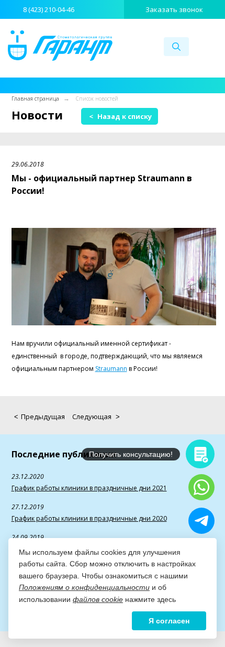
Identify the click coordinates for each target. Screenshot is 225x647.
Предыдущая (39, 416)
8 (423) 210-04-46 (48, 9)
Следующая (96, 416)
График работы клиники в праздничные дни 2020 (89, 518)
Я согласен (169, 621)
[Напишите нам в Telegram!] (201, 521)
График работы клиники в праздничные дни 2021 (89, 488)
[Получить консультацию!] (200, 454)
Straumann (111, 368)
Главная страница (35, 98)
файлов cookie (98, 599)
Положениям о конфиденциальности (84, 587)
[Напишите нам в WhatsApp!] (201, 487)
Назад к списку (120, 116)
